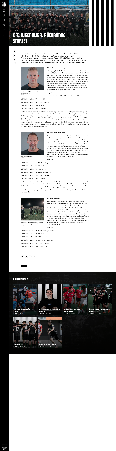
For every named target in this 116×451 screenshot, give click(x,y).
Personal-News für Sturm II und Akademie (49, 310)
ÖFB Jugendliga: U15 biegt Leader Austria (99, 310)
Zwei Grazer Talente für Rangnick (22, 310)
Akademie (24, 266)
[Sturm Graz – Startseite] (4, 4)
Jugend (66, 313)
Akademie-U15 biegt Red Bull (48, 344)
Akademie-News (19, 344)
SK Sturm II (42, 313)
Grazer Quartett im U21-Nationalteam (72, 310)
